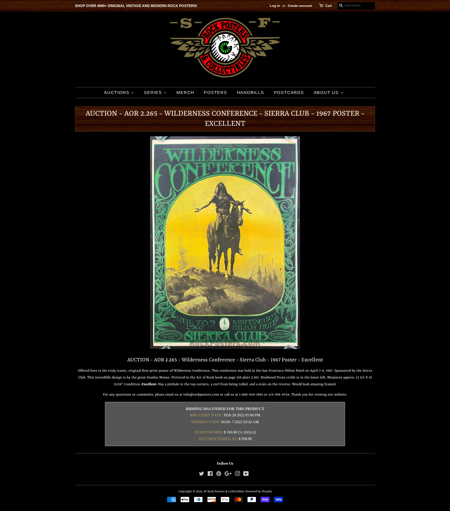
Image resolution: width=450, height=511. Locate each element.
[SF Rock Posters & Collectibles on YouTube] (246, 475)
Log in (275, 5)
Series (154, 92)
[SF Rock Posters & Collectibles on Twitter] (201, 475)
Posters (215, 92)
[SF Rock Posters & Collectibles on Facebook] (210, 475)
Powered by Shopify (258, 491)
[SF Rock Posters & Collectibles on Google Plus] (228, 475)
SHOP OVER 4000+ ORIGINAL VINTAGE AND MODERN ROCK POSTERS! (136, 6)
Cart (328, 5)
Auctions (117, 92)
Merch (185, 92)
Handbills (250, 92)
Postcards (289, 92)
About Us (327, 92)
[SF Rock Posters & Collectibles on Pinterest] (218, 475)
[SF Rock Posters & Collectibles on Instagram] (237, 475)
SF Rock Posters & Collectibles (223, 491)
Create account (300, 5)
